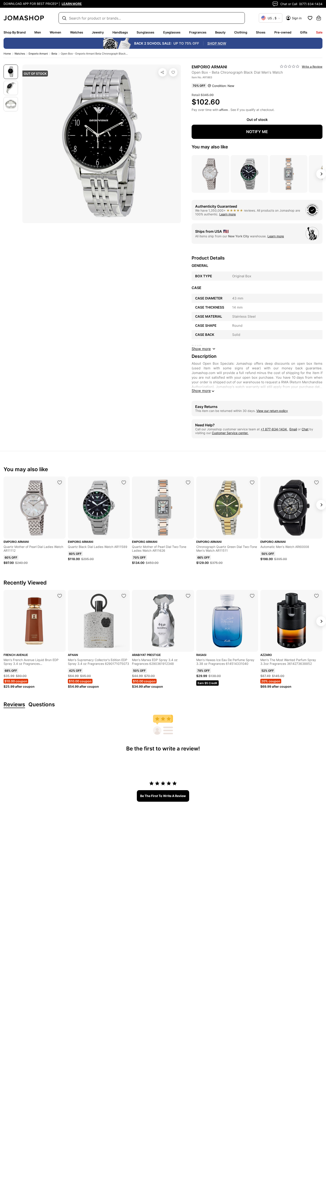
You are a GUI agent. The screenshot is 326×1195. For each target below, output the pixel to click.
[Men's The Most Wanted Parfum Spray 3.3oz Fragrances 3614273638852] (316, 596)
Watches (76, 32)
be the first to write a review (163, 796)
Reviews (14, 705)
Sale (319, 32)
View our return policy (272, 411)
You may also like (210, 147)
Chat (305, 429)
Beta (54, 53)
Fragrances (197, 32)
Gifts (303, 32)
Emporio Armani (38, 53)
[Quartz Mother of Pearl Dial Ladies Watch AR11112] (59, 482)
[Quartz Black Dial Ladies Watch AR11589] (124, 482)
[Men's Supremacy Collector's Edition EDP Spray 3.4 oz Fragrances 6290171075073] (124, 596)
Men (37, 32)
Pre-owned (282, 32)
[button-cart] (318, 18)
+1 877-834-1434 (274, 429)
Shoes (260, 32)
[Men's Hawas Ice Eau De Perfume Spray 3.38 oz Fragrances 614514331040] (252, 596)
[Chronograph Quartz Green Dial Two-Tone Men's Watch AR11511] (252, 482)
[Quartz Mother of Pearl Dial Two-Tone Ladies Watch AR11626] (188, 482)
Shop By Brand (15, 32)
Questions (41, 705)
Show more (201, 390)
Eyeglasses (172, 32)
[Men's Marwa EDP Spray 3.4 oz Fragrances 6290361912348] (188, 596)
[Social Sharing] (162, 72)
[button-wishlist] (310, 18)
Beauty (220, 32)
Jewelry (98, 32)
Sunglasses (145, 32)
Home (7, 53)
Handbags (120, 32)
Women (55, 32)
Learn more (227, 214)
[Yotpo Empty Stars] (290, 67)
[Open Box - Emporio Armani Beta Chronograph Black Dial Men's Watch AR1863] (173, 72)
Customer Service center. (230, 433)
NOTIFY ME (257, 131)
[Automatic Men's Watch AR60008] (316, 482)
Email (293, 429)
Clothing (240, 32)
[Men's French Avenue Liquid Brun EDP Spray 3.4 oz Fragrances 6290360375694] (59, 596)
